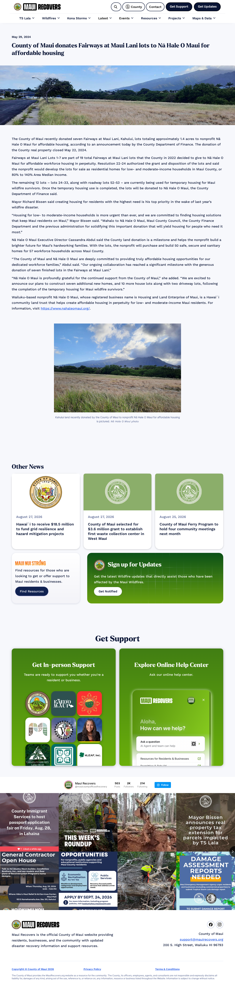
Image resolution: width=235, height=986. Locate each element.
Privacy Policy (92, 969)
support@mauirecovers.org (201, 939)
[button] (27, 18)
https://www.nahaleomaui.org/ (65, 308)
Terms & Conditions (167, 969)
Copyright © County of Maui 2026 (33, 969)
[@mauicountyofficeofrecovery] (68, 785)
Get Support (117, 639)
